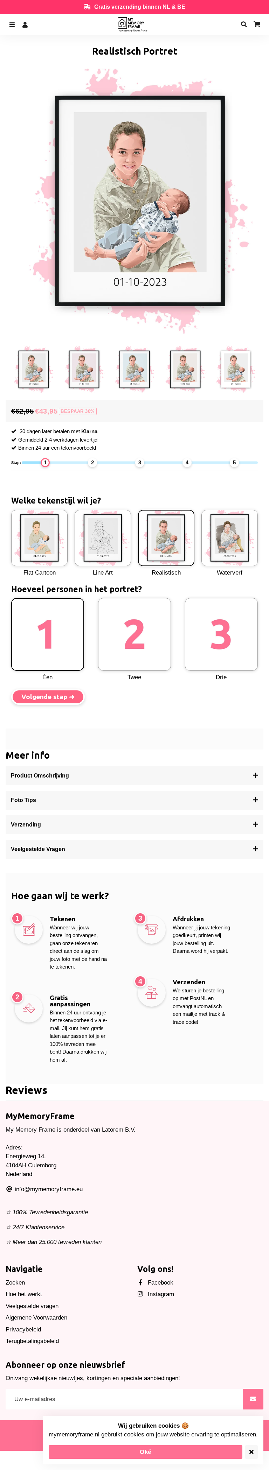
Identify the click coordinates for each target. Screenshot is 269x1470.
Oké (145, 1452)
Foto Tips (23, 800)
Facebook (159, 1282)
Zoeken (15, 1282)
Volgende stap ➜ (48, 697)
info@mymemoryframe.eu (48, 1189)
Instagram (160, 1294)
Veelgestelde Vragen (38, 849)
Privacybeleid (23, 1329)
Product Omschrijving (40, 776)
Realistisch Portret (134, 51)
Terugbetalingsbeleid (32, 1341)
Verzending (26, 825)
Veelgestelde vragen (32, 1306)
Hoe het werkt (24, 1294)
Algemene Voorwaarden (36, 1317)
